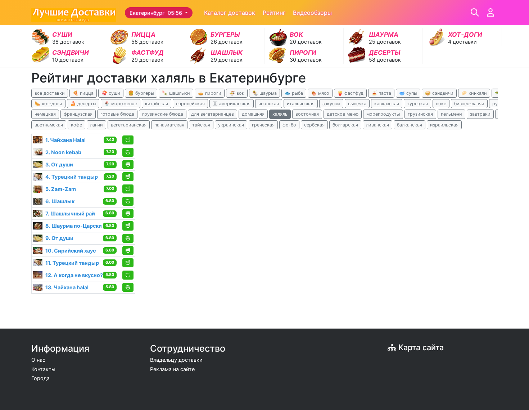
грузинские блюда (162, 114)
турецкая (417, 103)
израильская (444, 125)
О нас (38, 360)
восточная (307, 114)
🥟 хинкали (474, 93)
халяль (280, 114)
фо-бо (289, 125)
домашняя (253, 114)
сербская (314, 125)
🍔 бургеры (141, 93)
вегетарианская (128, 125)
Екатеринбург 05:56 (157, 13)
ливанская (377, 125)
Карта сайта (420, 347)
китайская (156, 103)
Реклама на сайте (172, 369)
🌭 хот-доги (48, 103)
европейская (190, 103)
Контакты (43, 369)
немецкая (45, 114)
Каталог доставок (229, 12)
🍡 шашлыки (176, 93)
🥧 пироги (209, 93)
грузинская (420, 114)
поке (441, 103)
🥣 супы (408, 93)
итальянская (301, 103)
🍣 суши (110, 93)
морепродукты (383, 114)
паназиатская (169, 125)
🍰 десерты (83, 103)
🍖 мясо (320, 93)
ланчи (96, 125)
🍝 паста (381, 93)
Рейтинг (274, 12)
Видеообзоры (312, 12)
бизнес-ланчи (469, 103)
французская (78, 114)
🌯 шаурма (264, 93)
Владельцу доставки (176, 360)
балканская (409, 125)
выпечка (357, 103)
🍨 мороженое (120, 103)
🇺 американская (231, 103)
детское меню (342, 114)
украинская (231, 125)
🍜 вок (236, 93)
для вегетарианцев (212, 114)
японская (268, 103)
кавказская (386, 103)
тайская (201, 125)
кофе (76, 125)
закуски (331, 103)
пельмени (451, 114)
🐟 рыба (294, 93)
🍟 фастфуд (350, 93)
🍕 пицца (83, 93)
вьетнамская (49, 125)
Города (40, 378)
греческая (263, 125)
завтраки (480, 114)
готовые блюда (117, 114)
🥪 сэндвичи (439, 93)
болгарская (345, 125)
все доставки (50, 93)
